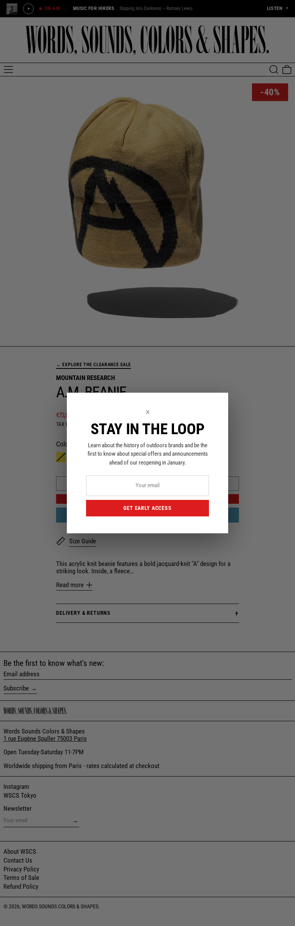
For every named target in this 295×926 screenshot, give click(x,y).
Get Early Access (147, 508)
